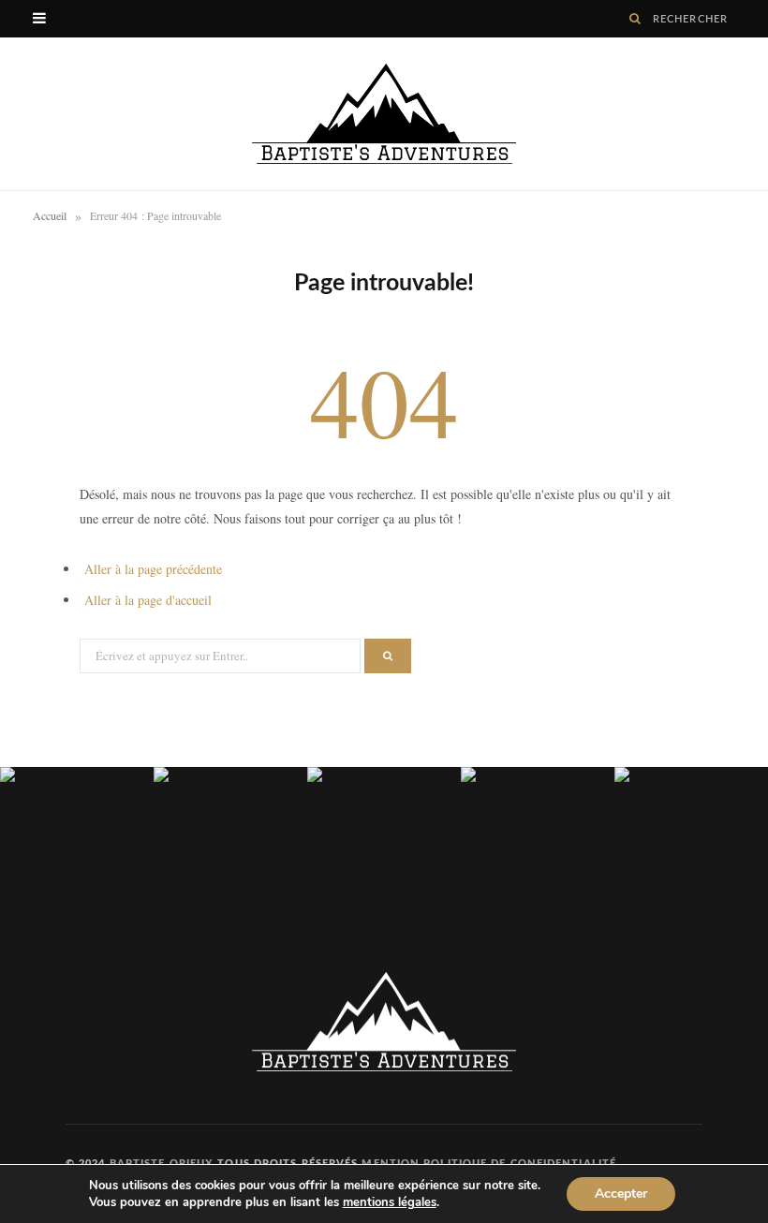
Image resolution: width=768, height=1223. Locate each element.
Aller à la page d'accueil (148, 600)
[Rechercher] (635, 18)
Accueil (49, 215)
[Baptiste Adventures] (384, 114)
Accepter (621, 1193)
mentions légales (389, 1202)
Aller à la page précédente (153, 569)
